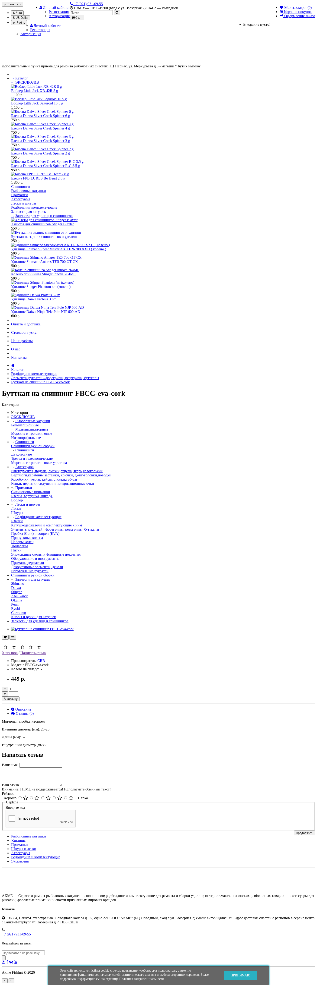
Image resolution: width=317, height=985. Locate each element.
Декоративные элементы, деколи (37, 567)
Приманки (19, 195)
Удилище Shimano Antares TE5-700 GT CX (44, 262)
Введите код (15, 807)
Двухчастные (21, 454)
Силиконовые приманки (30, 492)
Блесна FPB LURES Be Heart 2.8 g (38, 178)
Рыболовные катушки (28, 191)
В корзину (11, 699)
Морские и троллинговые (31, 433)
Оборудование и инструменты (35, 558)
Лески (16, 508)
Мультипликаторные (31, 429)
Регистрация (59, 12)
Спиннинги (20, 187)
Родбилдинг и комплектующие (35, 857)
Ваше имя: (10, 765)
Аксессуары (20, 199)
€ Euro (17, 13)
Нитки (16, 550)
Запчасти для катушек (28, 212)
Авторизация (59, 16)
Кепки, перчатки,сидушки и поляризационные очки (52, 483)
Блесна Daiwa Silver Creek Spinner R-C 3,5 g (45, 166)
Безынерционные (25, 425)
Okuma (16, 600)
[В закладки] (5, 637)
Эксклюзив (20, 861)
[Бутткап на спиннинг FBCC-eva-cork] (42, 629)
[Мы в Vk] (11, 962)
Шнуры (17, 513)
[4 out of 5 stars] (59, 798)
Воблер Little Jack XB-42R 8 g (34, 91)
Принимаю (240, 975)
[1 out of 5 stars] (25, 798)
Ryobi (15, 609)
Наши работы (22, 341)
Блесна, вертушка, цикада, (32, 496)
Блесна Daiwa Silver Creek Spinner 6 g (40, 116)
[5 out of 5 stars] (71, 798)
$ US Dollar (20, 17)
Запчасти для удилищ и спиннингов (44, 216)
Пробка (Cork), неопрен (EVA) (35, 533)
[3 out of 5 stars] (48, 798)
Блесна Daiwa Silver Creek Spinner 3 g (40, 141)
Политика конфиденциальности (141, 979)
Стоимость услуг (24, 332)
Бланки (17, 521)
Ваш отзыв (10, 785)
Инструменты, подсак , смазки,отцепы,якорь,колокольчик (57, 471)
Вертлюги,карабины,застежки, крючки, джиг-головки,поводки (61, 475)
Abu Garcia (19, 596)
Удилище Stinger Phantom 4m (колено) (41, 287)
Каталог (21, 78)
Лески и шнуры (23, 203)
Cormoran (18, 613)
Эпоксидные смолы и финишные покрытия (46, 554)
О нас (15, 349)
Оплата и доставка (26, 324)
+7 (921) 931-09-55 (16, 934)
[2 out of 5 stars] (37, 798)
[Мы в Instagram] (3, 962)
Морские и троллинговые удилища (39, 463)
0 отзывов (10, 653)
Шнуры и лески (23, 849)
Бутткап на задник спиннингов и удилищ (44, 237)
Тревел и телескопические (32, 458)
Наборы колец (22, 542)
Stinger (16, 592)
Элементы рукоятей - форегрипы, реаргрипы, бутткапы (55, 378)
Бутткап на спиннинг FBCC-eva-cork (40, 382)
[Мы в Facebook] (7, 962)
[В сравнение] (13, 637)
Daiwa (16, 588)
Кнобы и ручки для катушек (33, 617)
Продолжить (304, 833)
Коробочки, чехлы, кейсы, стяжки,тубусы (44, 479)
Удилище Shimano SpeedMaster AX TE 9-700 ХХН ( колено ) (58, 249)
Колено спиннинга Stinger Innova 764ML (43, 274)
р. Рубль (19, 22)
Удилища (18, 840)
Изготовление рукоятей (30, 571)
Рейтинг (8, 793)
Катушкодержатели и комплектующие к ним (46, 525)
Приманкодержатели (27, 563)
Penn (15, 604)
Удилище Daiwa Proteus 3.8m (33, 299)
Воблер (17, 500)
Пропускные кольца (27, 538)
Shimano (17, 583)
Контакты (19, 357)
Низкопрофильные (26, 438)
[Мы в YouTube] (15, 962)
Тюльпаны (19, 546)
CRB (41, 661)
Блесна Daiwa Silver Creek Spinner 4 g (40, 128)
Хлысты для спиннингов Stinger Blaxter (42, 224)
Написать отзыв (33, 653)
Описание (22, 709)
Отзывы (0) (24, 713)
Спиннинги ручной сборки (33, 446)
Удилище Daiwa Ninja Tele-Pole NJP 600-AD (45, 312)
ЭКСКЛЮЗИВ (27, 82)
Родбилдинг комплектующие (34, 207)
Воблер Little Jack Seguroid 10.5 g (37, 103)
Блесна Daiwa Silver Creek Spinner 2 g (40, 153)
